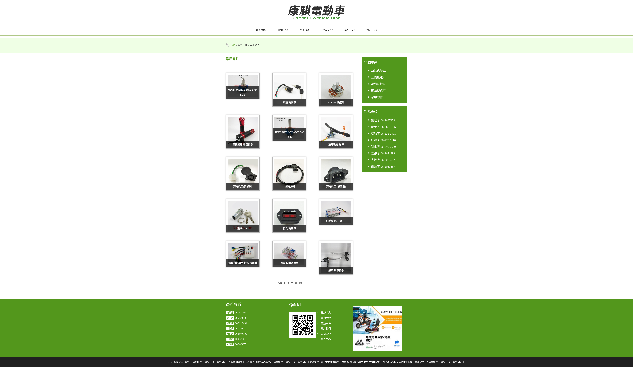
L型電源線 (289, 186)
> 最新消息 (324, 312)
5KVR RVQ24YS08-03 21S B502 (242, 92)
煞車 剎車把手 (336, 270)
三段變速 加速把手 (243, 144)
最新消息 (261, 30)
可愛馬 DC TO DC (336, 221)
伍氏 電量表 (289, 228)
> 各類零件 (324, 323)
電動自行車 (378, 84)
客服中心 (349, 30)
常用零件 (377, 97)
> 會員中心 (324, 339)
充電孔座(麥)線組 (242, 186)
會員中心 (371, 30)
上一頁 (286, 283)
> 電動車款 (324, 318)
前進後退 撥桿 (336, 144)
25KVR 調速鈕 (336, 102)
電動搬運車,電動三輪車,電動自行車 (447, 362)
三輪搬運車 (378, 77)
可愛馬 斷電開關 (289, 263)
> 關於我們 (324, 328)
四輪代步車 (378, 70)
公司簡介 (327, 30)
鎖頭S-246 (242, 228)
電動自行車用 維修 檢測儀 (242, 263)
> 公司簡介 (324, 334)
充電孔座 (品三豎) (336, 186)
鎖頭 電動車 (289, 102)
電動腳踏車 (378, 90)
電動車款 (283, 30)
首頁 (233, 45)
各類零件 (305, 30)
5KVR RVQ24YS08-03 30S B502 (289, 134)
